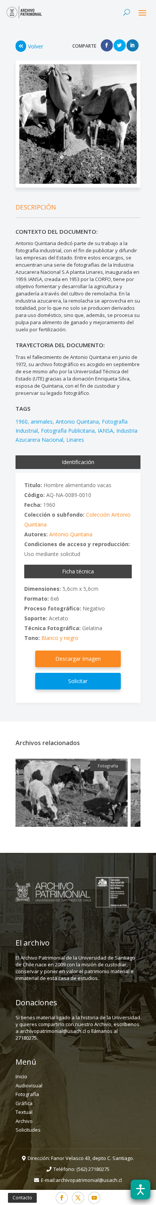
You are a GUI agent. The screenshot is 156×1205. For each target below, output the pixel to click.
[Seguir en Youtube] (94, 1197)
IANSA (105, 430)
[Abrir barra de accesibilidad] (140, 1189)
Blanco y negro (59, 637)
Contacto (22, 1197)
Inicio (21, 1076)
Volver (35, 46)
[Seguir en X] (78, 1197)
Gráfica (24, 1103)
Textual (24, 1112)
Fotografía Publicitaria (68, 430)
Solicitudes (28, 1129)
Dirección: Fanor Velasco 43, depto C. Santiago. (81, 1158)
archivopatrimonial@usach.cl (89, 1180)
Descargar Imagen (78, 658)
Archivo (24, 1121)
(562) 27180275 (92, 1169)
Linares (75, 439)
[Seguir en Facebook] (61, 1197)
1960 (22, 421)
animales (42, 421)
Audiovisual (29, 1085)
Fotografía (27, 1094)
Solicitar (77, 681)
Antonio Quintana (77, 421)
